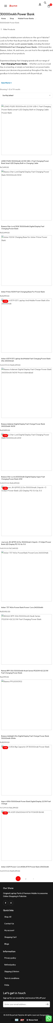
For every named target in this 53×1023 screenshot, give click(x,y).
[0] (49, 6)
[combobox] (26, 95)
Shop (12, 18)
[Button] (13, 6)
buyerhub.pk (26, 1017)
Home (3, 18)
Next (33, 879)
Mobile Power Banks (26, 18)
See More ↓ (6, 82)
